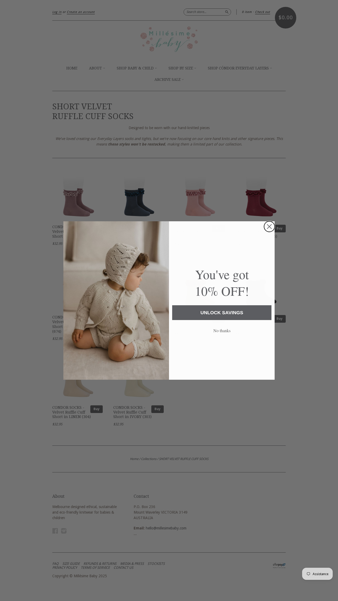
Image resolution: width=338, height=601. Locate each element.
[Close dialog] (269, 226)
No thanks (222, 330)
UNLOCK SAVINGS (221, 312)
